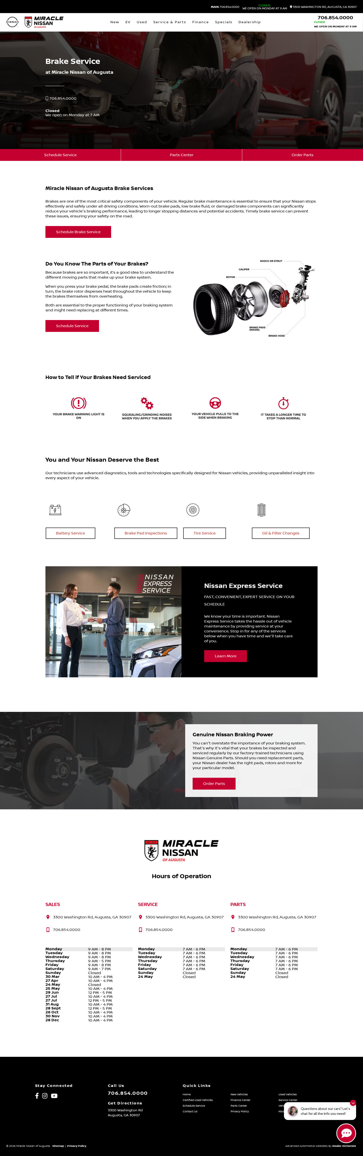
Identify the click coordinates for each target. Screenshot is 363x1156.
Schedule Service (60, 155)
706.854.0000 (225, 7)
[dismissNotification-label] (353, 1103)
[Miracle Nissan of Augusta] (44, 22)
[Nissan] (12, 22)
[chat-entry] (346, 1133)
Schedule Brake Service (78, 232)
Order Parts (302, 155)
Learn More (225, 656)
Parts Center (181, 155)
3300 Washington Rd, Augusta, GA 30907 (324, 7)
